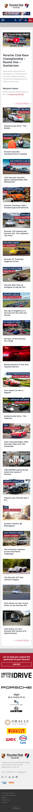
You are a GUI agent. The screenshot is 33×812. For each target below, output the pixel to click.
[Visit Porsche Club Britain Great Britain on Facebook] (6, 777)
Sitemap (4, 802)
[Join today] (30, 20)
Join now (16, 664)
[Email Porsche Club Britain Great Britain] (17, 777)
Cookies (3, 798)
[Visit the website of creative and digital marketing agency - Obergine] (16, 807)
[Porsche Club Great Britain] (16, 6)
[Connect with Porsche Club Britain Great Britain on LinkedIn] (13, 777)
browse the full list (16, 94)
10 (27, 103)
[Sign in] (15, 20)
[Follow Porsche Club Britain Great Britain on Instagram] (2, 777)
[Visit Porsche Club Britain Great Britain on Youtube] (10, 777)
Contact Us (22, 772)
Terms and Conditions (8, 795)
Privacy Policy (5, 800)
